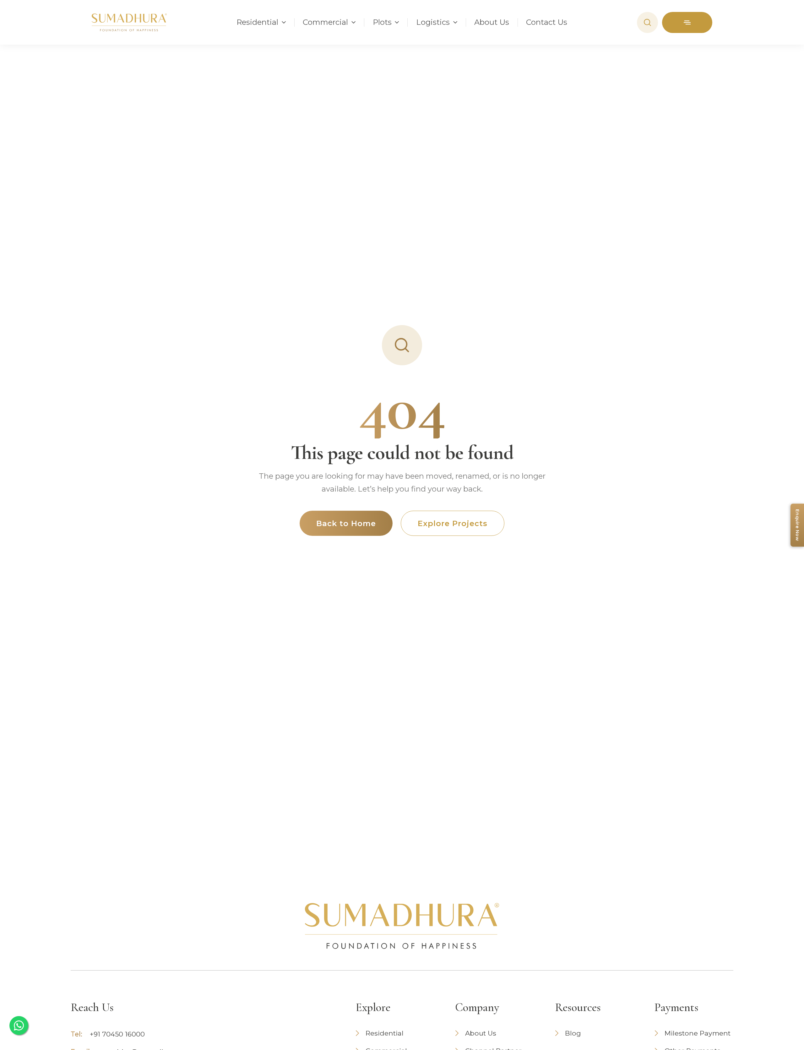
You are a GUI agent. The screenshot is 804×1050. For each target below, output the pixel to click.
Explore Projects (452, 523)
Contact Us (546, 22)
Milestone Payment (698, 1033)
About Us (491, 22)
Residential (385, 1033)
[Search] (647, 22)
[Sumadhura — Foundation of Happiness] (129, 22)
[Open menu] (687, 22)
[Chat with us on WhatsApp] (18, 1025)
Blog (573, 1033)
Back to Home (346, 523)
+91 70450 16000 (117, 1034)
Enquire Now (797, 525)
